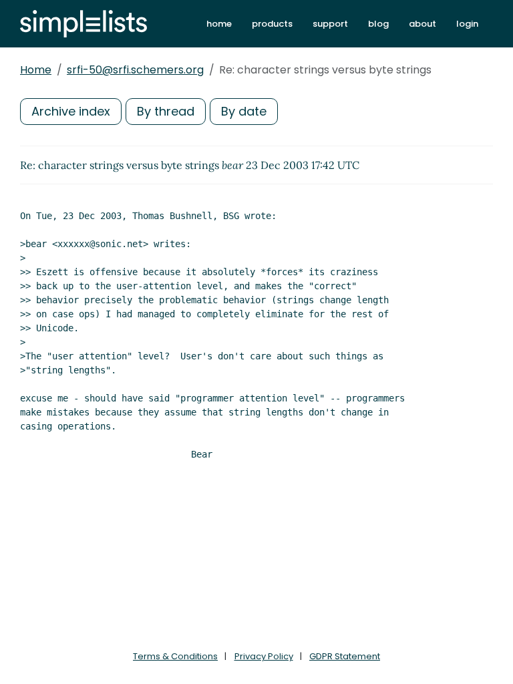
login (467, 23)
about (422, 23)
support (330, 23)
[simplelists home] (83, 23)
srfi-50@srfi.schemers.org (135, 69)
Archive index (70, 111)
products (272, 23)
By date (244, 111)
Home (35, 69)
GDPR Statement (344, 656)
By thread (165, 111)
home (219, 23)
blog (378, 23)
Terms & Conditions (175, 656)
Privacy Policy (263, 656)
